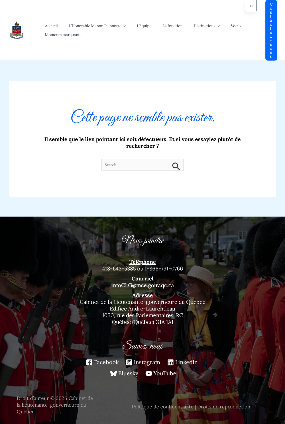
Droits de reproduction (223, 407)
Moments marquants (63, 34)
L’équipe (144, 25)
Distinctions (204, 25)
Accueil (51, 25)
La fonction (173, 25)
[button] (123, 25)
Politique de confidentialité (162, 407)
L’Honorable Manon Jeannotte (95, 25)
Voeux (236, 25)
